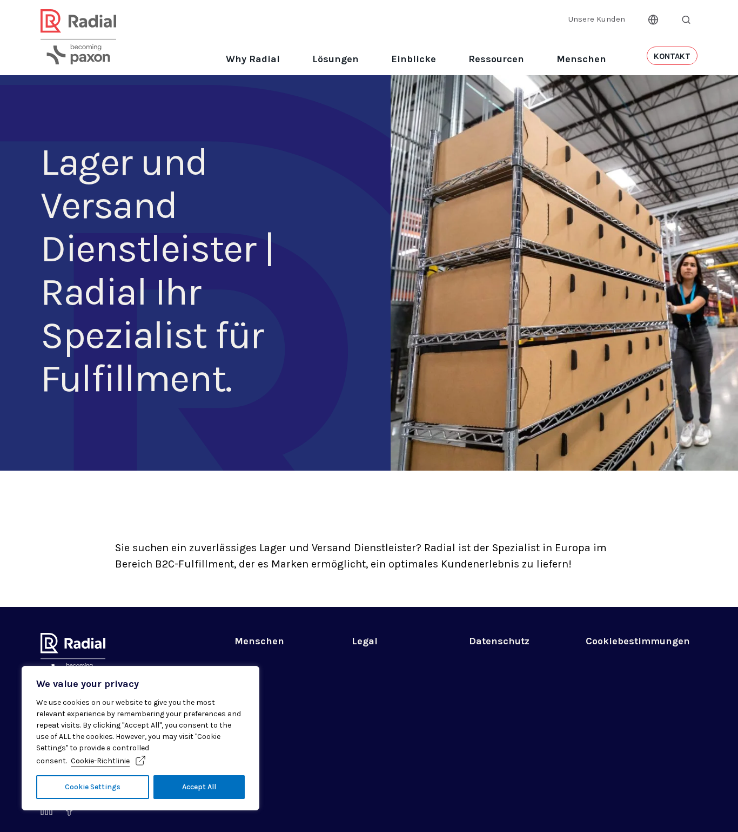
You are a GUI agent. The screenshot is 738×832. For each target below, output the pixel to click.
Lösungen (335, 59)
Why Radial (253, 59)
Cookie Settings (92, 786)
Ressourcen (496, 59)
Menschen (581, 59)
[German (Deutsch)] (653, 18)
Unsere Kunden (596, 19)
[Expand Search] (686, 19)
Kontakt (672, 56)
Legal (365, 641)
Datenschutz (499, 641)
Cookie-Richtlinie (100, 760)
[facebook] (69, 812)
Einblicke (413, 59)
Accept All (199, 786)
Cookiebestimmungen (638, 641)
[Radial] (78, 50)
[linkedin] (46, 812)
